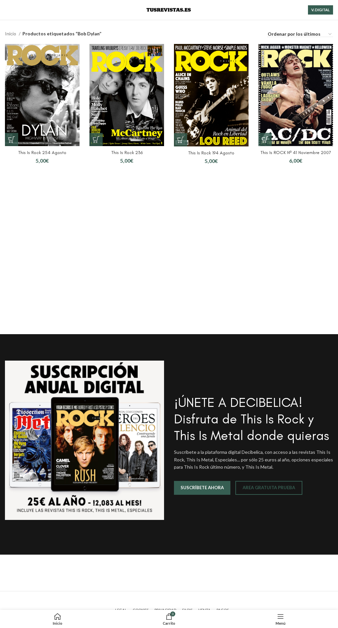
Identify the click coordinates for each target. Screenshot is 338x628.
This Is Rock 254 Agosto (42, 152)
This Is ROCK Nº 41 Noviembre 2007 (295, 152)
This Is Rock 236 (127, 152)
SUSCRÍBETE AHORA (202, 487)
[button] (11, 139)
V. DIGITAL (320, 10)
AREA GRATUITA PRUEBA (269, 487)
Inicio (11, 33)
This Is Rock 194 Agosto (211, 153)
